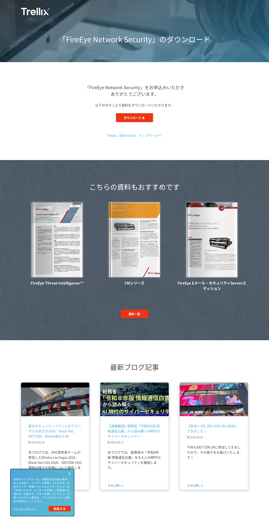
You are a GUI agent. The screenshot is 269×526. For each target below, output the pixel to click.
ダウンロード (133, 117)
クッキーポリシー (26, 508)
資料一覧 (134, 314)
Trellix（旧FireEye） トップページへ (134, 135)
